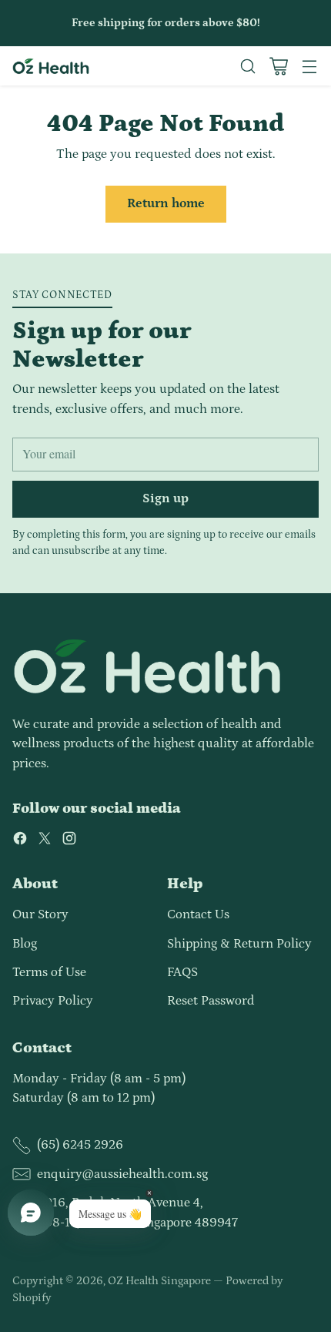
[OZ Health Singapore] (50, 66)
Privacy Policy (52, 1000)
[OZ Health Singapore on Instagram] (69, 841)
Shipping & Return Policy (239, 943)
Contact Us (198, 914)
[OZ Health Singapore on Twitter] (44, 841)
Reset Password (211, 1000)
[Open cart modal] (278, 66)
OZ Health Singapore (159, 1280)
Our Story (40, 914)
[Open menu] (309, 66)
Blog (24, 943)
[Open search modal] (247, 66)
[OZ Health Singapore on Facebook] (20, 841)
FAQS (182, 972)
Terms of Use (49, 972)
